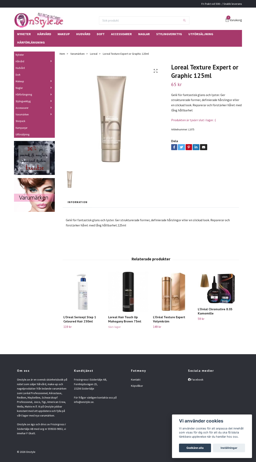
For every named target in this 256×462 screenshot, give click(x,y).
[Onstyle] (38, 20)
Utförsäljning (200, 34)
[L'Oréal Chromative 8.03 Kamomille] (218, 288)
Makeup (64, 34)
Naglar (144, 34)
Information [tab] (77, 202)
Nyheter (24, 34)
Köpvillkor (137, 386)
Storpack (20, 121)
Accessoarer (121, 34)
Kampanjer (21, 127)
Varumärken (22, 114)
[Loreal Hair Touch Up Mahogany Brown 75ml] (128, 292)
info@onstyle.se (84, 402)
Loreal (93, 54)
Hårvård (44, 34)
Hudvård (83, 34)
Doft (101, 34)
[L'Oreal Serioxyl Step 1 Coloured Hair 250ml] (83, 292)
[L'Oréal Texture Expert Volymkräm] (173, 292)
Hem (62, 54)
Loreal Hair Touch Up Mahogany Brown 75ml (124, 319)
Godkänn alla (195, 447)
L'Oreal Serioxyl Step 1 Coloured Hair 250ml (79, 319)
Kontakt (135, 379)
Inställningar (229, 447)
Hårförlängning (31, 42)
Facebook (197, 379)
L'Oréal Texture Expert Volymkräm (169, 319)
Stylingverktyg (169, 34)
